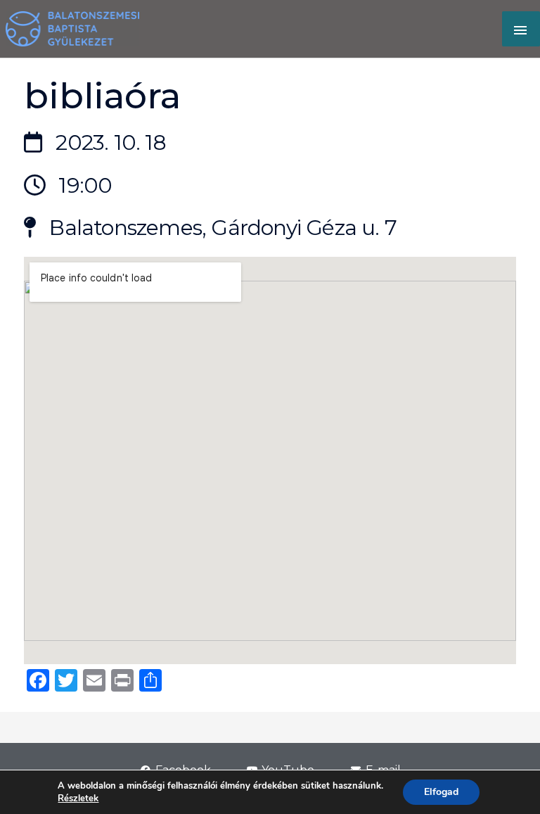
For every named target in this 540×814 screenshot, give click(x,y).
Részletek (78, 798)
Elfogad (441, 792)
